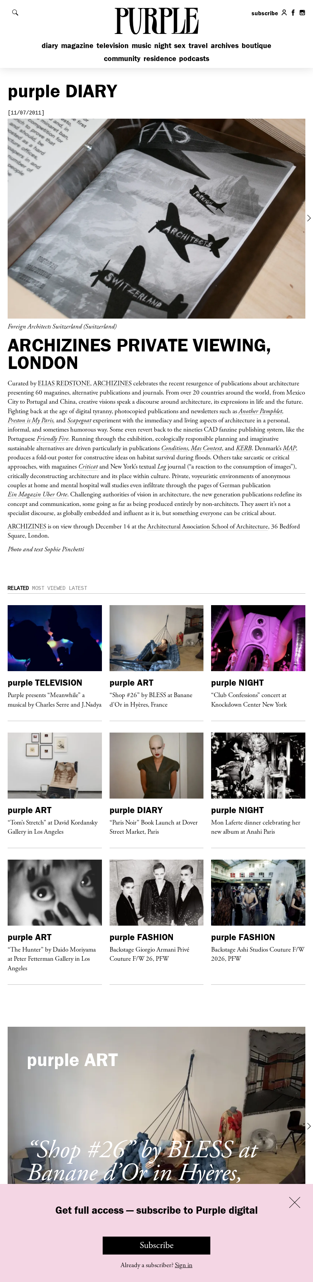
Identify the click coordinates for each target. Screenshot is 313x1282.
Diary (50, 45)
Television (113, 45)
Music (141, 45)
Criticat (88, 466)
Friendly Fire (52, 438)
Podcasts (194, 58)
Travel (198, 45)
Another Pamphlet (260, 411)
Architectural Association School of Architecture (207, 526)
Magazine (77, 45)
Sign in (183, 1265)
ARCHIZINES (112, 383)
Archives (225, 45)
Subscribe (157, 1245)
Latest (78, 588)
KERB (244, 448)
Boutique (256, 45)
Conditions (174, 448)
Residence (160, 58)
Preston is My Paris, (31, 420)
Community (122, 58)
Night (162, 45)
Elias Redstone (64, 383)
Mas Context (206, 448)
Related (18, 588)
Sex (180, 45)
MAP (289, 448)
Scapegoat (79, 420)
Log (161, 466)
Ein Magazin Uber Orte (37, 494)
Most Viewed (49, 588)
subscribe (265, 13)
